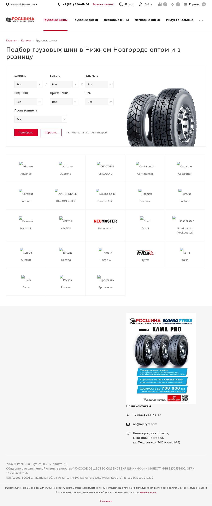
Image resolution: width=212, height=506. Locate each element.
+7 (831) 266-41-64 (147, 415)
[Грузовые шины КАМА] (166, 358)
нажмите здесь (148, 492)
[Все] (201, 20)
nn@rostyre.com (145, 424)
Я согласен (106, 501)
